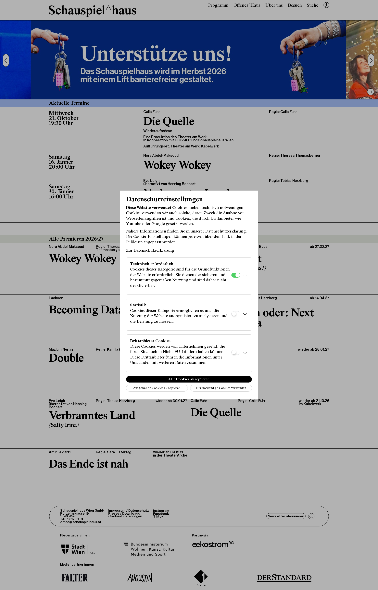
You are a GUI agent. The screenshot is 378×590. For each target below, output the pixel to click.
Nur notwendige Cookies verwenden (221, 388)
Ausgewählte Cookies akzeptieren (156, 388)
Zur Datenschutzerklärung (150, 250)
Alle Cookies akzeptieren (189, 379)
